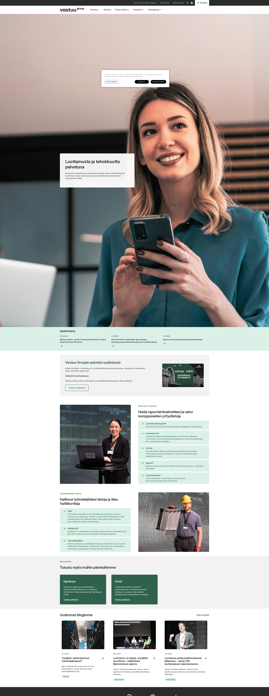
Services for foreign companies (145, 3)
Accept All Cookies (158, 81)
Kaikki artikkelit (203, 615)
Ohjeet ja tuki (164, 3)
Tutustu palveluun (70, 600)
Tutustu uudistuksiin (76, 388)
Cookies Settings (111, 81)
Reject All (142, 81)
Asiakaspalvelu (178, 3)
